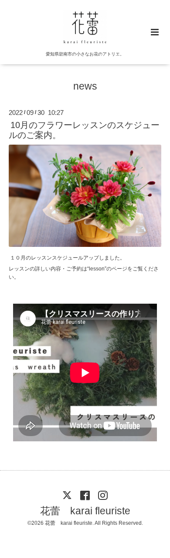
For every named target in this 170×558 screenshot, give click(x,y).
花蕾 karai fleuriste (85, 511)
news (85, 86)
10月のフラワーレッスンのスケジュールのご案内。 (84, 130)
